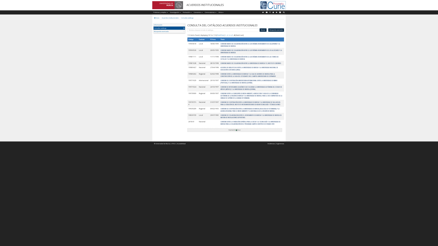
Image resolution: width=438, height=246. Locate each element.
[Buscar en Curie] (284, 12)
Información (158, 25)
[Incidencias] (270, 12)
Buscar (263, 30)
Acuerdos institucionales (170, 18)
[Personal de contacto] (273, 12)
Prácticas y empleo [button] (160, 12)
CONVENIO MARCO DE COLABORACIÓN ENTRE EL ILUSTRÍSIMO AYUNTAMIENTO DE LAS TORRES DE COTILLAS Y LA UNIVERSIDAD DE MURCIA (249, 57)
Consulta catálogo (187, 18)
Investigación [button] (175, 12)
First (218, 35)
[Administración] (276, 12)
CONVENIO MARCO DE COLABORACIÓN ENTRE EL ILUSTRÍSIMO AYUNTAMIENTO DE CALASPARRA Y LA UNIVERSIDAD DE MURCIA (250, 44)
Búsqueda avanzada (161, 31)
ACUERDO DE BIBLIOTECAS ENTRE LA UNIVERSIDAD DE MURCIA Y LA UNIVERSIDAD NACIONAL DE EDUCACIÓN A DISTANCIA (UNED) (249, 68)
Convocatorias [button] (210, 12)
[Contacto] (267, 12)
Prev (222, 35)
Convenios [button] (197, 12)
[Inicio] (263, 12)
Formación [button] (186, 12)
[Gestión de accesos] (280, 12)
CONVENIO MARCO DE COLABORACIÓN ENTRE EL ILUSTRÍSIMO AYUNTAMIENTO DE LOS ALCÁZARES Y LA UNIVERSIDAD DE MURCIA (251, 51)
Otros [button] (220, 12)
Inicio (157, 18)
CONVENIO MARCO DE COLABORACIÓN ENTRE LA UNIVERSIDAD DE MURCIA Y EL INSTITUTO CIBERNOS (250, 63)
